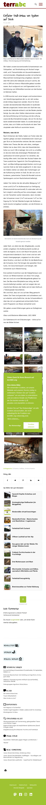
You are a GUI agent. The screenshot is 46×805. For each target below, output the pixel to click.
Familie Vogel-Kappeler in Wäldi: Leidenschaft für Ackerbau (22, 710)
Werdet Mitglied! (18, 788)
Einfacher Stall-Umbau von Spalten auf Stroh (21, 17)
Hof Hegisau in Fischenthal (11, 707)
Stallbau (21, 468)
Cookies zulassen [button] (31, 425)
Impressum (13, 785)
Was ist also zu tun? (9, 698)
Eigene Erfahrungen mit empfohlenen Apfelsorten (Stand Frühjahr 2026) (21, 726)
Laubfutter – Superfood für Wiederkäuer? (28, 760)
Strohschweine (30, 468)
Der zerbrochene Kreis (10, 693)
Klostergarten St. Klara (10, 712)
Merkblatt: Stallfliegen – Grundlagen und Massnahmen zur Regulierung (22, 756)
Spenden (30, 788)
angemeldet (15, 619)
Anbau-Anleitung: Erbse (22, 753)
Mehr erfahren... (13, 419)
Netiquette (33, 785)
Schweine (15, 468)
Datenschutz (23, 785)
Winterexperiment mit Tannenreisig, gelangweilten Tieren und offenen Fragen (21, 722)
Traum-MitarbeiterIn (9, 696)
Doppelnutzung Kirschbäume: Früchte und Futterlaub (20, 729)
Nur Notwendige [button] (15, 425)
